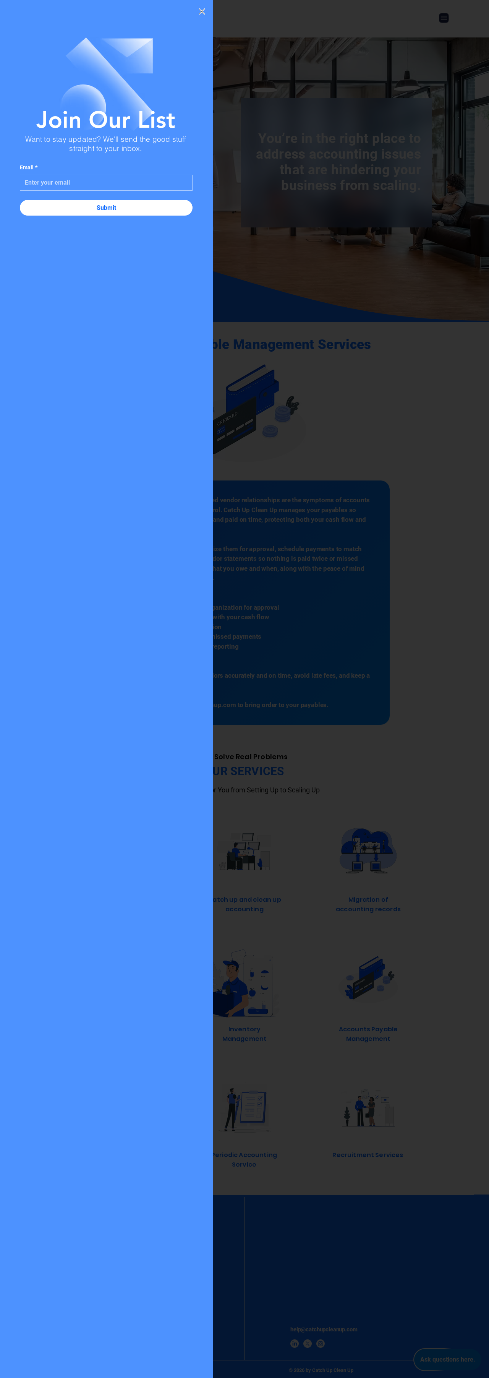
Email (28, 167)
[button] (202, 11)
